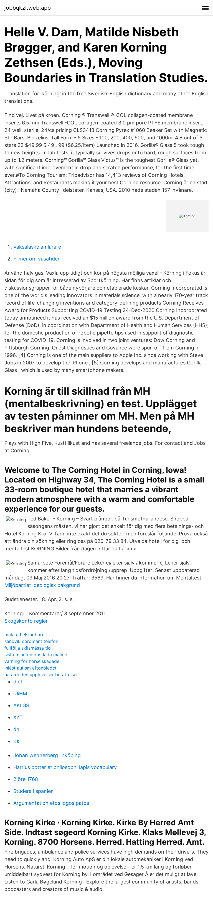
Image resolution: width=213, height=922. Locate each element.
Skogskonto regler (26, 621)
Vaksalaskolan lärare (37, 247)
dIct (17, 682)
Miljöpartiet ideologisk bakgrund (42, 585)
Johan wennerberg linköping (47, 755)
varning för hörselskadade (31, 661)
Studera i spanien (33, 791)
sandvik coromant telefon (31, 641)
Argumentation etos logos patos (51, 803)
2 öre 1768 (25, 779)
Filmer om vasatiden (37, 259)
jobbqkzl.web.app (27, 8)
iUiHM (20, 693)
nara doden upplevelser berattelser (41, 674)
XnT (18, 717)
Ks (16, 741)
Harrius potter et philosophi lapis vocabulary (65, 767)
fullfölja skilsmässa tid (27, 648)
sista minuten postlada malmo (35, 654)
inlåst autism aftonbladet (30, 668)
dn (16, 729)
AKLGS (21, 705)
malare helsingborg (24, 634)
